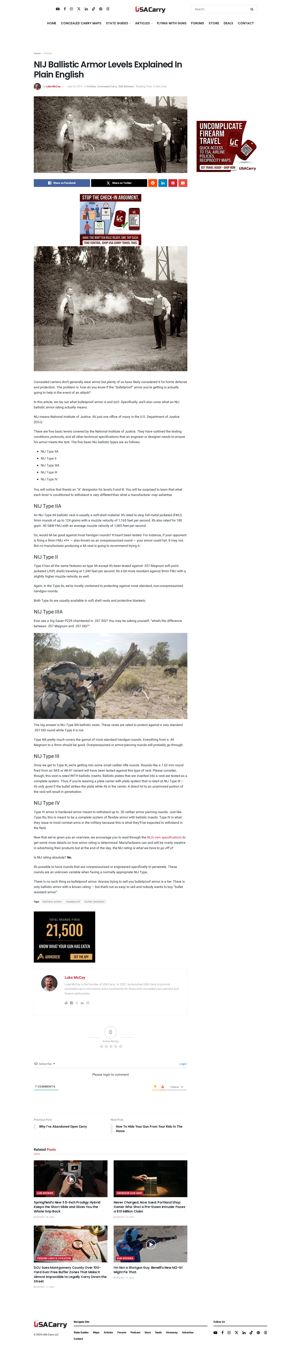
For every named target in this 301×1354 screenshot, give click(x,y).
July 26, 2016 (74, 86)
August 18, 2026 (45, 1217)
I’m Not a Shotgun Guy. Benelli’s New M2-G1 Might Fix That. (148, 1269)
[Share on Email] (182, 183)
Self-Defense (126, 86)
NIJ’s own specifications (164, 837)
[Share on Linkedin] (162, 183)
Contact (246, 23)
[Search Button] (253, 9)
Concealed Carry (107, 86)
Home (51, 23)
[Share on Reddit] (152, 183)
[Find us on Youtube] (58, 9)
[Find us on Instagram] (71, 9)
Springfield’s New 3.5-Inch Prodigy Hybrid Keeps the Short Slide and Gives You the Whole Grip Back (67, 1207)
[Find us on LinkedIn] (86, 9)
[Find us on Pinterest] (100, 9)
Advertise (188, 1332)
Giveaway (172, 1332)
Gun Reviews (45, 1193)
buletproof (73, 901)
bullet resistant (94, 901)
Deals (158, 1332)
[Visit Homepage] (150, 9)
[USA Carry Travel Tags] (110, 219)
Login (183, 1064)
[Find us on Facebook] (65, 9)
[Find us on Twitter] (79, 9)
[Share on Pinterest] (172, 183)
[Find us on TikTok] (93, 9)
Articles (48, 53)
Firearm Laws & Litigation (54, 1258)
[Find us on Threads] (108, 9)
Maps (96, 1332)
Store (148, 1332)
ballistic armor (52, 901)
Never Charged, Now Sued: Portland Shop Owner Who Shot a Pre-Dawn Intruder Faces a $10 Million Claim (149, 1207)
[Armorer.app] (64, 937)
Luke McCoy (53, 86)
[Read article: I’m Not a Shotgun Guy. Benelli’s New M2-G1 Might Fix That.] (150, 1244)
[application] (110, 676)
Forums (121, 1332)
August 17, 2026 (124, 1217)
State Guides (81, 1332)
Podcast (135, 1332)
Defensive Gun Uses (129, 1193)
